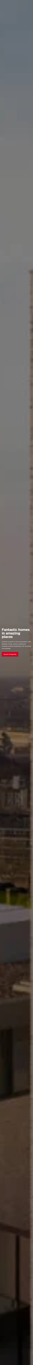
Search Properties (10, 654)
